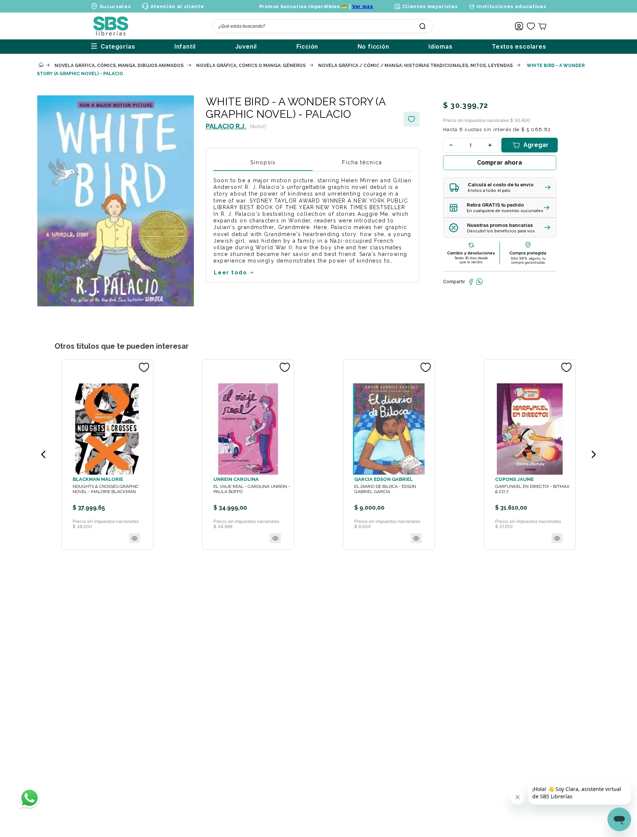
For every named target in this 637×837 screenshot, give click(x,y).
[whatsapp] (479, 281)
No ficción (373, 46)
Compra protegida (527, 253)
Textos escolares (519, 46)
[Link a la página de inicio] (41, 65)
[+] (490, 145)
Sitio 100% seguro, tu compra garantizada (528, 260)
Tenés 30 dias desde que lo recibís (471, 260)
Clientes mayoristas (429, 6)
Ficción (307, 46)
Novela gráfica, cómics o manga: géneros (251, 65)
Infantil (185, 46)
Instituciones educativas (511, 6)
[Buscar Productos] (422, 26)
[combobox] (322, 26)
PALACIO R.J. (226, 126)
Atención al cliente (177, 6)
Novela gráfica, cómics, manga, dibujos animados (119, 65)
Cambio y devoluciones (471, 253)
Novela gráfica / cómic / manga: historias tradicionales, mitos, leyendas (415, 65)
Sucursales (115, 6)
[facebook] (471, 281)
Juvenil (246, 46)
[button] (499, 187)
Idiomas (440, 46)
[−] (451, 145)
